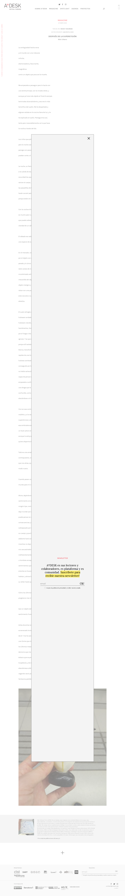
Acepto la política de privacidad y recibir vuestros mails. (63, 588)
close (89, 138)
